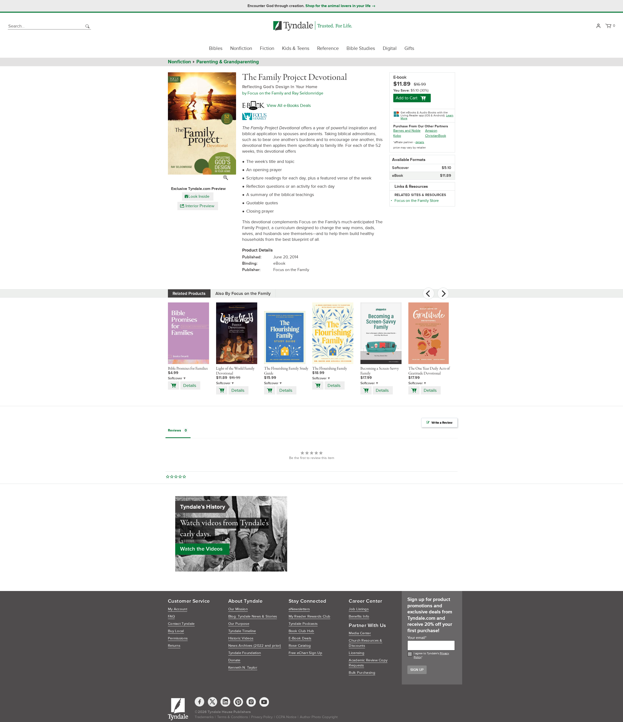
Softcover (175, 378)
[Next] (443, 293)
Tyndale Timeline (242, 631)
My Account (177, 609)
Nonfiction (241, 48)
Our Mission (238, 609)
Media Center (360, 633)
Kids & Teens (295, 48)
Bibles (215, 48)
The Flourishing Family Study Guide (286, 371)
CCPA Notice (286, 717)
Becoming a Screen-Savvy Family (379, 371)
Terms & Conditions (232, 717)
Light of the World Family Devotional (235, 371)
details (419, 142)
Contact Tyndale (181, 623)
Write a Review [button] (441, 423)
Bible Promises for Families (188, 368)
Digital (390, 48)
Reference (328, 48)
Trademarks (204, 717)
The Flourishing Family (329, 368)
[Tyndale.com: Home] (312, 26)
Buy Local (176, 631)
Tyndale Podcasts (303, 623)
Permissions (178, 638)
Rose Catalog (300, 645)
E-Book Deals (300, 638)
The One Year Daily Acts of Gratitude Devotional (429, 371)
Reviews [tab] (174, 430)
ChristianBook (435, 136)
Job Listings (359, 609)
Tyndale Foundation (244, 653)
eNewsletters (299, 609)
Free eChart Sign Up (305, 653)
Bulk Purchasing (362, 672)
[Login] (598, 26)
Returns (174, 645)
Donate (234, 660)
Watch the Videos (201, 549)
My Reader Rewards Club (309, 616)
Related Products (189, 293)
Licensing (356, 653)
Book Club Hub (301, 631)
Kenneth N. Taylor (242, 667)
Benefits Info (359, 616)
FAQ (171, 616)
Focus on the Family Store (416, 200)
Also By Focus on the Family (243, 293)
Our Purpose (238, 623)
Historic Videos (241, 638)
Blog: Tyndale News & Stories (252, 616)
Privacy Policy (262, 717)
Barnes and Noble (407, 131)
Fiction (267, 48)
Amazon (431, 131)
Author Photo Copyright (319, 717)
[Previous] (428, 293)
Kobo (397, 136)
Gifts (409, 48)
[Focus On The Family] (255, 116)
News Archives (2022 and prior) (254, 645)
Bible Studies (361, 48)
